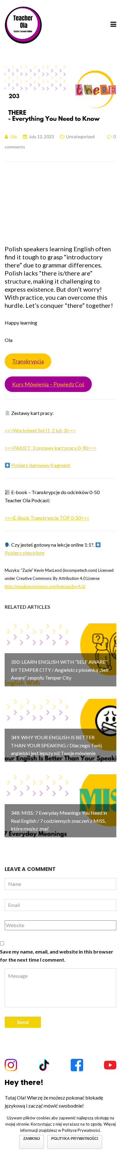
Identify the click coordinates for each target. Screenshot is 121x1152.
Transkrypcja (28, 361)
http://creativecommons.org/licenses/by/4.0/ (45, 586)
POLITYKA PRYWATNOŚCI (74, 1138)
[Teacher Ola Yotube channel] (110, 1065)
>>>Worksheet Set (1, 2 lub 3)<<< (40, 430)
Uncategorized (80, 136)
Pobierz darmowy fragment (40, 465)
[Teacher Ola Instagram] (11, 1065)
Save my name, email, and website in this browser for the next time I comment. (56, 956)
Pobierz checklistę (24, 553)
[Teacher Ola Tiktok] (44, 1065)
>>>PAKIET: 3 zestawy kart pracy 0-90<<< (50, 448)
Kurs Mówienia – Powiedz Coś (48, 384)
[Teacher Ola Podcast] (23, 24)
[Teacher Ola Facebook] (77, 1065)
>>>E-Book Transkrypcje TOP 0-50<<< (47, 518)
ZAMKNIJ (31, 1138)
